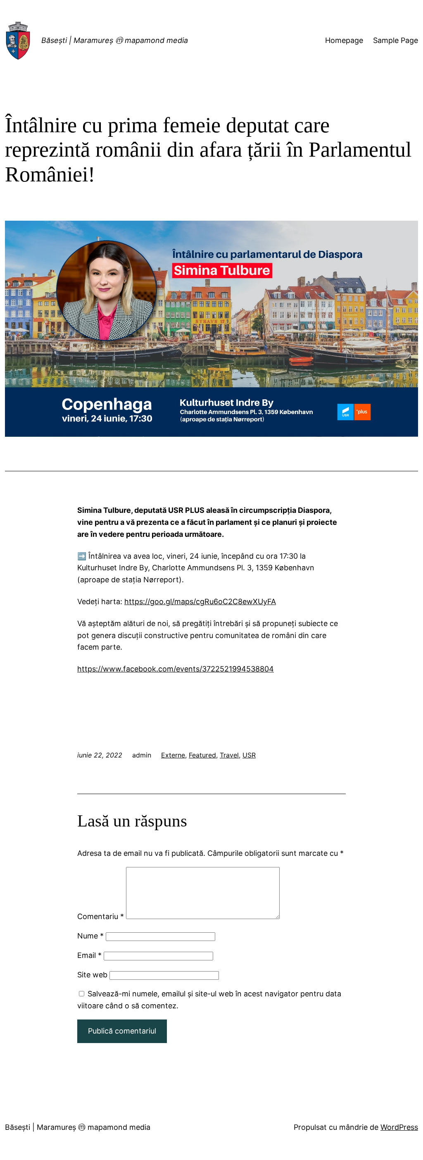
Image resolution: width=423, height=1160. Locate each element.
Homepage (344, 40)
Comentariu (100, 916)
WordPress (399, 1127)
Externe (173, 755)
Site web (92, 974)
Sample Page (395, 40)
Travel (229, 755)
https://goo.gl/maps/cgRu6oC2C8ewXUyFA (200, 601)
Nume (90, 935)
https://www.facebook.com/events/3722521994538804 (175, 669)
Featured (202, 755)
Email (89, 955)
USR (249, 755)
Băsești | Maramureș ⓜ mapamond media (114, 40)
